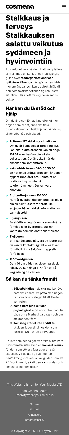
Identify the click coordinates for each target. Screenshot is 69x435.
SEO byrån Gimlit (47, 431)
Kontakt (34, 409)
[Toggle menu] (64, 6)
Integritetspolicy (34, 419)
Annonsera (34, 414)
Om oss (34, 404)
